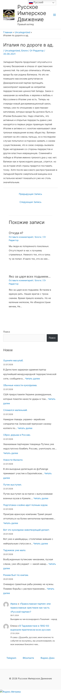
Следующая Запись (30, 202)
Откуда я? (16, 233)
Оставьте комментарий (21, 237)
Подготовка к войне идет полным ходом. (25, 505)
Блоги (24, 50)
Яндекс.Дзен (47, 658)
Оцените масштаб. (13, 360)
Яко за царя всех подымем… (30, 276)
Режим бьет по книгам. (16, 575)
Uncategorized (12, 50)
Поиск (6, 331)
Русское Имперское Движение (31, 13)
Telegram (11, 658)
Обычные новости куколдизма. (20, 385)
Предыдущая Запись (30, 194)
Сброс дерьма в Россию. (17, 435)
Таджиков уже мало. (14, 550)
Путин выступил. (12, 484)
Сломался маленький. (15, 410)
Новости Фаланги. (13, 460)
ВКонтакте (28, 658)
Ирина (13, 603)
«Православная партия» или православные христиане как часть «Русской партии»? (30, 607)
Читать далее (32, 378)
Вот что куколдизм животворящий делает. (26, 530)
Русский (38, 2)
